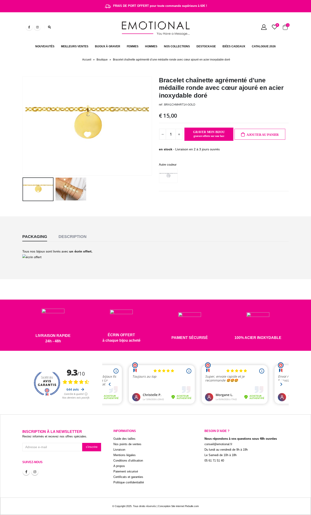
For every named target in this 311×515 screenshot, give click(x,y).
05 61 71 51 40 (214, 460)
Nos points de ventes (127, 444)
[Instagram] (37, 27)
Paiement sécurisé (125, 471)
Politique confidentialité (128, 482)
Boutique (102, 59)
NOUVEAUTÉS (44, 46)
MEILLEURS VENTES (74, 46)
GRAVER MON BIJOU (209, 134)
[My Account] (264, 27)
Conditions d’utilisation (128, 460)
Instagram (34, 471)
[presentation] (23, 126)
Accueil (86, 59)
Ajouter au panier (263, 134)
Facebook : (26, 471)
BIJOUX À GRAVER (107, 46)
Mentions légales (124, 455)
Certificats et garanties (128, 477)
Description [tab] (73, 236)
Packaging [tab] (34, 236)
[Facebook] (29, 27)
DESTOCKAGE (206, 46)
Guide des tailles (124, 438)
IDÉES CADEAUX (233, 46)
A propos (119, 466)
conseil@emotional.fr (218, 444)
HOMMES (151, 46)
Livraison (119, 449)
